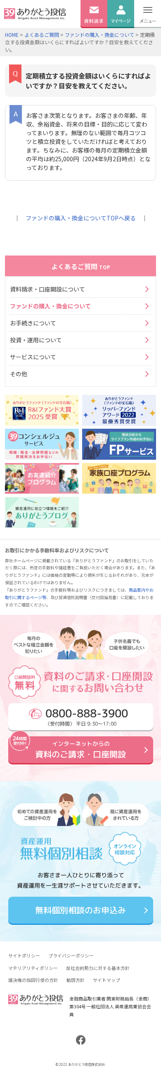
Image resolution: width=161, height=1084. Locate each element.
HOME (12, 34)
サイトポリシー (24, 955)
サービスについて (33, 357)
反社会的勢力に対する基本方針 (98, 968)
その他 (18, 374)
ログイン (120, 32)
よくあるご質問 (41, 34)
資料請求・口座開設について (47, 289)
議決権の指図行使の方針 (33, 980)
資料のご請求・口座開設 (80, 750)
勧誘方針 (75, 980)
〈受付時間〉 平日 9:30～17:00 (86, 716)
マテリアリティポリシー (33, 968)
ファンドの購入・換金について (99, 34)
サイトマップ (106, 980)
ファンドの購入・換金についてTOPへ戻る (81, 218)
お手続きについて (33, 323)
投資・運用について (36, 340)
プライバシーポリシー (71, 955)
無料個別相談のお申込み (80, 910)
